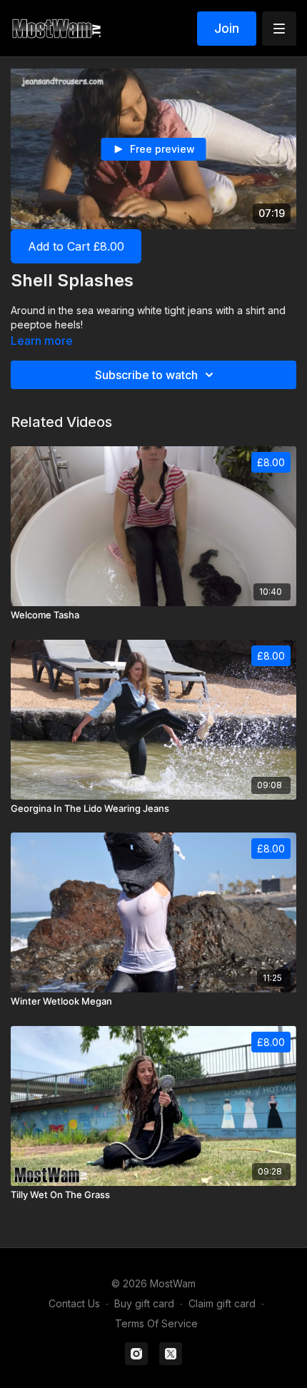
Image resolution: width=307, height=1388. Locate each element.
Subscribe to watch (146, 375)
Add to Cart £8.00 (76, 246)
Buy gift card (144, 1303)
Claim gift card (222, 1303)
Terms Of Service (156, 1323)
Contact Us (74, 1303)
